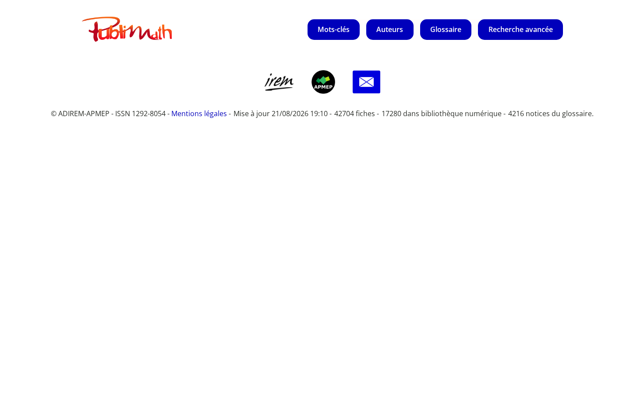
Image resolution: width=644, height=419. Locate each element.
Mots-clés (334, 29)
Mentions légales (199, 113)
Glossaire (445, 29)
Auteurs (389, 29)
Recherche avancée (520, 29)
